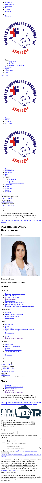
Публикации (9, 324)
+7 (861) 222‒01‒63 (7, 205)
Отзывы (7, 9)
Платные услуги (10, 295)
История (11, 63)
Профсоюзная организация (14, 314)
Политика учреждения (16, 65)
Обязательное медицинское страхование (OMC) (19, 422)
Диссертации (9, 328)
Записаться (4, 75)
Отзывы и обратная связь (13, 350)
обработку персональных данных (26, 451)
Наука (7, 69)
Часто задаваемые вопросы (14, 304)
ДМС (6, 7)
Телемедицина (9, 318)
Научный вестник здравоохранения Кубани (19, 329)
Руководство (9, 344)
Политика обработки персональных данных (19, 306)
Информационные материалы (15, 294)
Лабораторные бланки (12, 316)
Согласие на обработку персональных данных (21, 404)
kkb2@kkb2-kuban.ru (7, 371)
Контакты (8, 16)
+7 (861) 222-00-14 (7, 202)
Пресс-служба (9, 4)
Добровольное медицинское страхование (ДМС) (19, 424)
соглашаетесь (15, 470)
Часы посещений (10, 299)
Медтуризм (8, 6)
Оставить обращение (12, 351)
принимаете (5, 470)
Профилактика (10, 301)
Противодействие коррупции (14, 302)
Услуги (7, 72)
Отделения (8, 67)
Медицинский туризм (12, 297)
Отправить (5, 453)
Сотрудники (9, 70)
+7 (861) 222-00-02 (7, 198)
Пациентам (8, 2)
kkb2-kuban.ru (5, 375)
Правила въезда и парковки (14, 338)
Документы (12, 62)
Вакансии (8, 11)
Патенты (8, 326)
